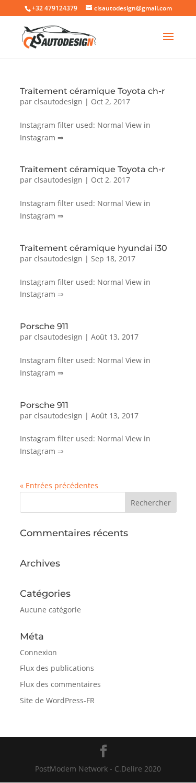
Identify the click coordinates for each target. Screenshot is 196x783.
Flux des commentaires (60, 684)
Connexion (38, 652)
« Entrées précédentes (59, 485)
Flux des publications (57, 668)
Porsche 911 (44, 326)
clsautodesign (58, 101)
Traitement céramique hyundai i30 (93, 248)
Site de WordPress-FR (57, 700)
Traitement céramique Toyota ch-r (92, 91)
